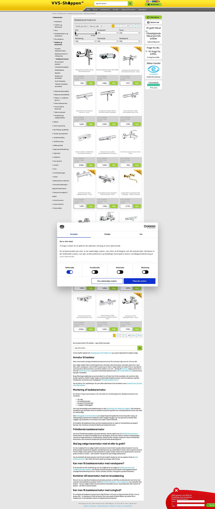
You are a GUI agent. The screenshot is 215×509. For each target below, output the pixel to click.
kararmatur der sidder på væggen (118, 408)
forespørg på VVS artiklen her (101, 353)
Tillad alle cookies (139, 281)
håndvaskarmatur (84, 371)
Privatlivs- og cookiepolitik (124, 506)
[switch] (95, 272)
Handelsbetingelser (103, 506)
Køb (91, 83)
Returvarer (113, 506)
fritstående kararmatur (130, 434)
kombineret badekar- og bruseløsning (115, 482)
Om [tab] (141, 234)
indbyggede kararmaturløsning (87, 416)
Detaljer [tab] (107, 234)
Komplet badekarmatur (110, 380)
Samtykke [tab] (74, 234)
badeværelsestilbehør (123, 371)
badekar (124, 369)
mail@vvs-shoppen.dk (89, 506)
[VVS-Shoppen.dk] (68, 2)
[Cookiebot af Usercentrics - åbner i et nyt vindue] (145, 227)
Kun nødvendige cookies (107, 281)
